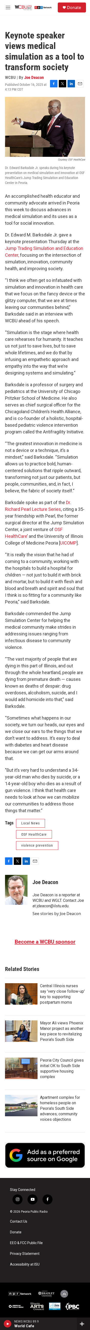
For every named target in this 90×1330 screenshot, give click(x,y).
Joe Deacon (34, 77)
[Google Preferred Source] (45, 1155)
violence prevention (37, 845)
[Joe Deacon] (16, 890)
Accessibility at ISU (25, 1264)
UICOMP (68, 543)
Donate (74, 7)
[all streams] (83, 1324)
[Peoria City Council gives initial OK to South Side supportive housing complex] (21, 1068)
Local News (30, 823)
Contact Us (18, 1221)
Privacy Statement (25, 1254)
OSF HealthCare (34, 834)
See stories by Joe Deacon (56, 913)
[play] (7, 1323)
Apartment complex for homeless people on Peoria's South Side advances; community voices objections (60, 1108)
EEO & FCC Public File (26, 1243)
